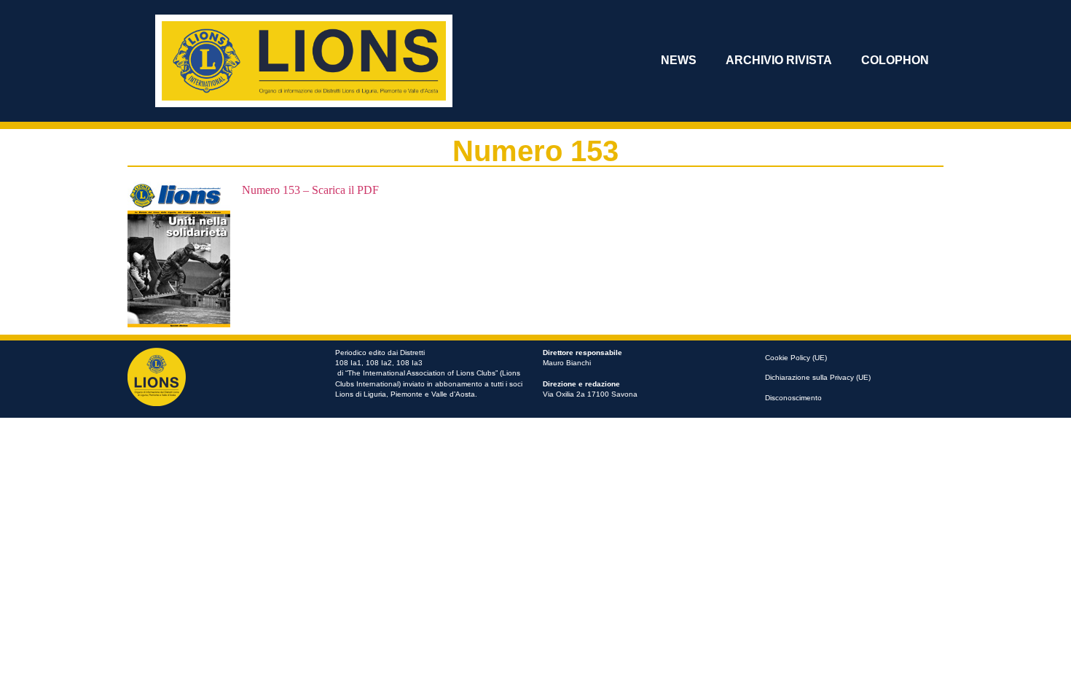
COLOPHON (895, 60)
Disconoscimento (793, 398)
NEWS (679, 60)
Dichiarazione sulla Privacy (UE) (818, 377)
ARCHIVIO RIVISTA (779, 60)
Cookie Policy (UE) (796, 358)
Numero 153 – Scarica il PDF (310, 190)
